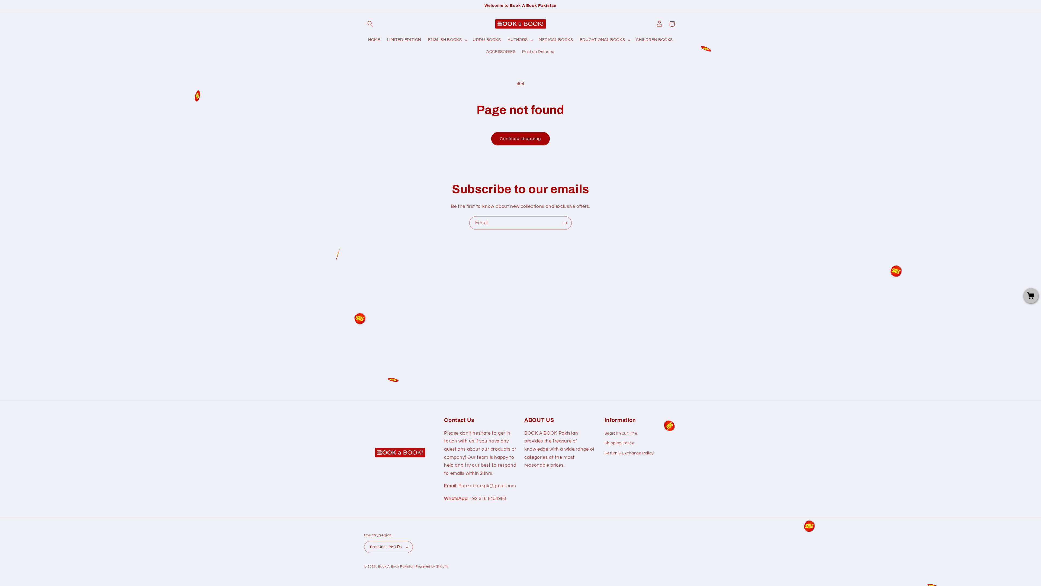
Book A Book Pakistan (396, 566)
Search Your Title (621, 433)
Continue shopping (520, 138)
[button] (370, 24)
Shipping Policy (619, 443)
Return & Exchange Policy (629, 453)
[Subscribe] (565, 223)
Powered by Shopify (432, 566)
